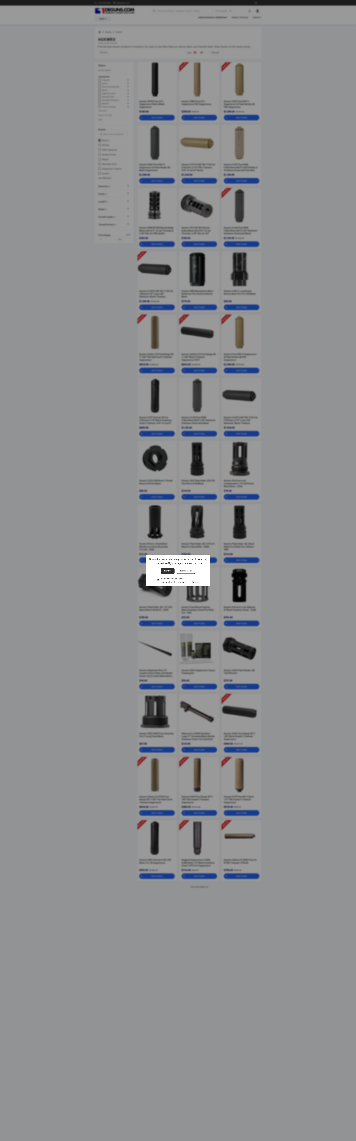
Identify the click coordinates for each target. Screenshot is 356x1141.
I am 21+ (167, 571)
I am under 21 (186, 571)
